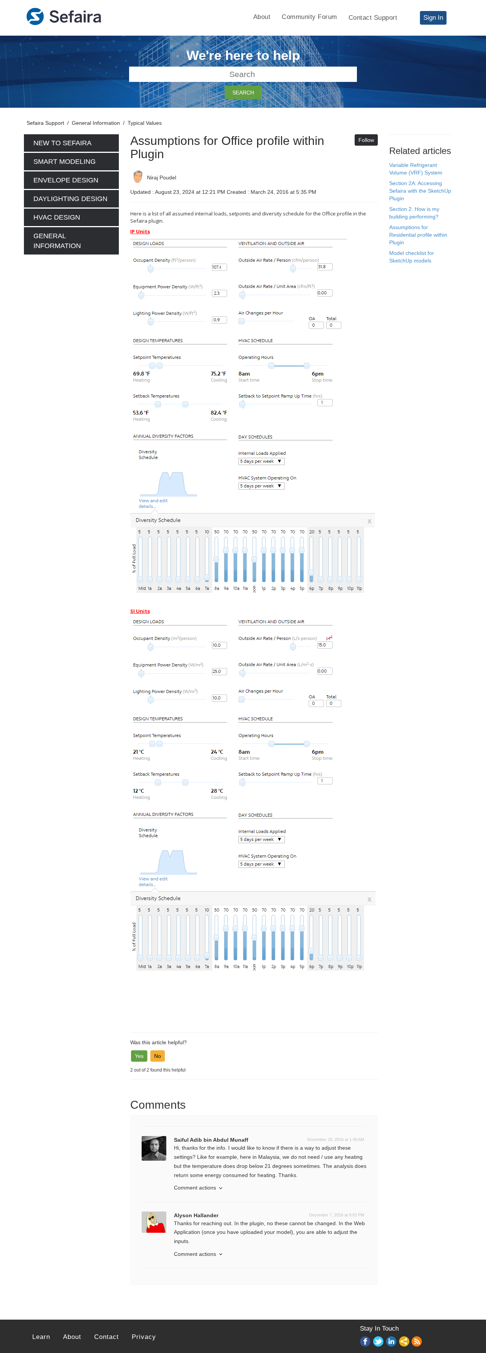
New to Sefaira (62, 143)
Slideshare (404, 1341)
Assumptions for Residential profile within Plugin (418, 234)
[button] (139, 1056)
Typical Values (145, 123)
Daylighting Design (70, 199)
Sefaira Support (45, 123)
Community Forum (309, 16)
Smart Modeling (64, 161)
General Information (96, 123)
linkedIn (391, 1341)
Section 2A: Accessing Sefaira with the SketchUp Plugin (420, 190)
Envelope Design (65, 180)
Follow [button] (366, 140)
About (262, 16)
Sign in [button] (433, 17)
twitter (378, 1341)
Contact (106, 1336)
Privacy (144, 1336)
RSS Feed (417, 1342)
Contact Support (373, 17)
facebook (365, 1341)
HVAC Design (56, 217)
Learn (41, 1336)
